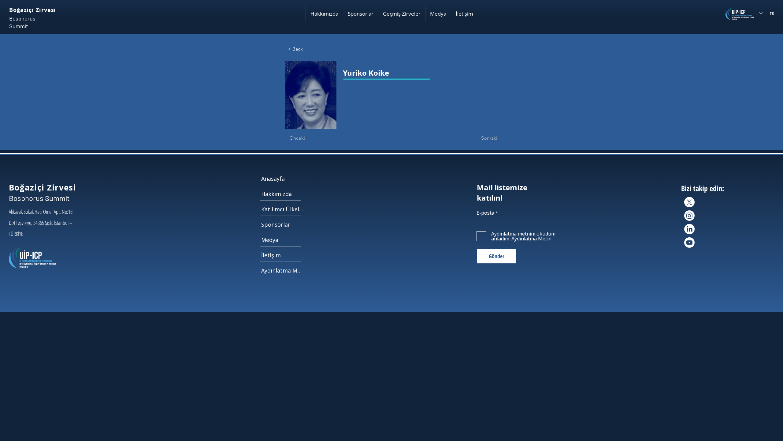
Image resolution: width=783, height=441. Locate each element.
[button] (324, 14)
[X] (689, 202)
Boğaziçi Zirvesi (32, 10)
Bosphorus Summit (39, 198)
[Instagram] (689, 215)
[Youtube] (689, 242)
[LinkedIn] (689, 229)
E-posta (485, 212)
